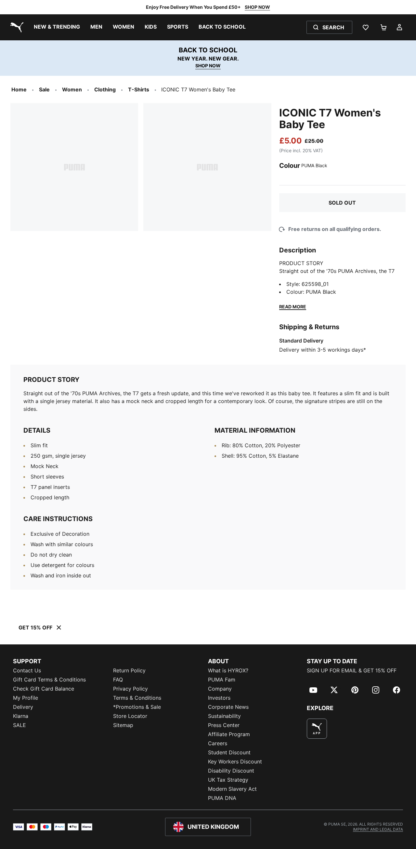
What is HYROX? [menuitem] (228, 670)
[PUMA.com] (15, 27)
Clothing (105, 89)
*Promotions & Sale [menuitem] (137, 707)
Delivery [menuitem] (23, 707)
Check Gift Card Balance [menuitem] (43, 688)
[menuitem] (57, 27)
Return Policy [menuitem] (129, 670)
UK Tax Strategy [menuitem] (228, 779)
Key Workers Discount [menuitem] (235, 761)
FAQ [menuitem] (118, 679)
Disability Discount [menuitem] (231, 770)
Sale (44, 89)
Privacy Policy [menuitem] (130, 688)
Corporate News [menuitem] (228, 707)
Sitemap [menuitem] (123, 725)
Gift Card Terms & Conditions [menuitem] (49, 679)
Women (72, 89)
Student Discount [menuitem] (229, 752)
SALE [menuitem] (19, 725)
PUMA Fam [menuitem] (221, 679)
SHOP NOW (257, 7)
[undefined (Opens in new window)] (317, 729)
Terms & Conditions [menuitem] (137, 697)
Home (19, 89)
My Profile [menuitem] (25, 697)
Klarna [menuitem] (20, 716)
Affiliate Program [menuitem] (229, 734)
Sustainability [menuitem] (224, 716)
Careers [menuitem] (217, 743)
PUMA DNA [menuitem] (222, 798)
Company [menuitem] (220, 688)
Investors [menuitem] (219, 697)
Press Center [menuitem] (224, 725)
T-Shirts (138, 89)
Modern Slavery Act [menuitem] (232, 789)
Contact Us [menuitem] (27, 670)
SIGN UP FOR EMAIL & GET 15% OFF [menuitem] (351, 670)
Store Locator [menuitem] (130, 716)
